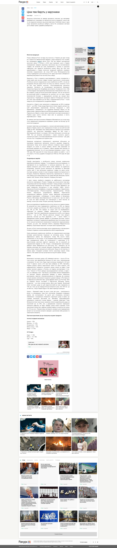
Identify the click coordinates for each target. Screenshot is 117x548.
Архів (66, 546)
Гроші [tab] (23, 460)
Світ (57, 2)
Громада (57, 460)
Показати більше (58, 534)
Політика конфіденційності (45, 546)
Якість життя (49, 460)
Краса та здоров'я (70, 2)
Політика (42, 460)
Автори (61, 546)
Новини (38, 2)
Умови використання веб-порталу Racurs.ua (28, 546)
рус (94, 2)
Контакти (55, 546)
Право (44, 2)
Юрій (29, 15)
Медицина (30, 460)
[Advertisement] (48, 40)
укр (92, 2)
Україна (51, 2)
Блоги (62, 2)
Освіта (36, 460)
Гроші (32, 7)
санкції (39, 61)
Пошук (71, 546)
